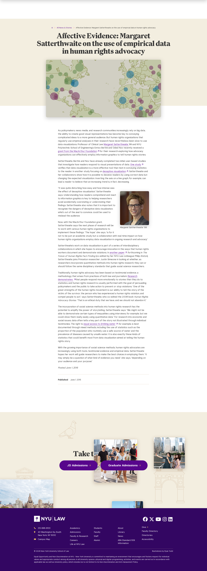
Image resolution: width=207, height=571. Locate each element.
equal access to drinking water (99, 323)
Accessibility (148, 539)
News (120, 536)
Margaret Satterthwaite (116, 144)
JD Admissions (77, 465)
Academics (75, 528)
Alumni (97, 540)
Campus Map (44, 539)
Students (98, 528)
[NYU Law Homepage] (49, 519)
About (120, 528)
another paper (117, 252)
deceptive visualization (114, 171)
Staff (96, 536)
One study (135, 164)
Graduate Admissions (123, 465)
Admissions (75, 532)
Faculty (97, 532)
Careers (74, 540)
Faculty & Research (79, 536)
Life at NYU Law (77, 544)
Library (121, 532)
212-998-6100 (44, 528)
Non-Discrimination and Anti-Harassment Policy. (119, 562)
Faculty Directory (150, 531)
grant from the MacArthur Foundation (77, 151)
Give (144, 527)
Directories (147, 535)
